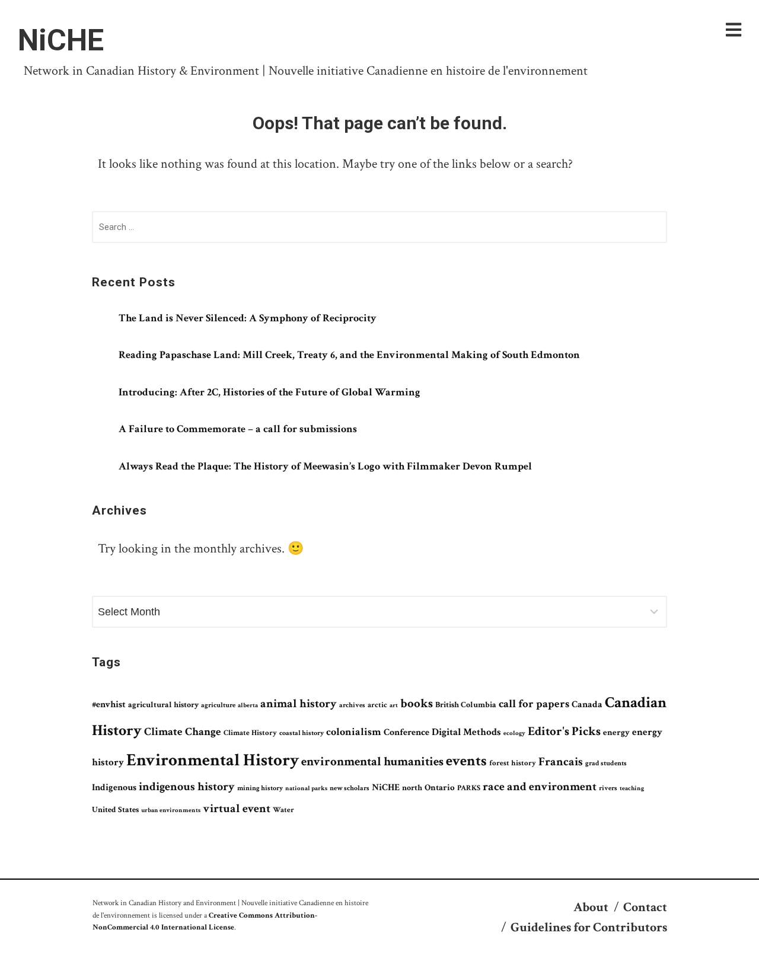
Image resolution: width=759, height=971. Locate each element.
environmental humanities (372, 761)
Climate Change (182, 731)
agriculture (218, 705)
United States (115, 809)
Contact (645, 907)
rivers (608, 788)
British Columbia (465, 704)
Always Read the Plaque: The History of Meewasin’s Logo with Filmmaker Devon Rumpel (325, 466)
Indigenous (114, 787)
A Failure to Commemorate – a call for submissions (238, 429)
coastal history (301, 732)
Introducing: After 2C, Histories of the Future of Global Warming (269, 392)
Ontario (440, 787)
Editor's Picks (564, 731)
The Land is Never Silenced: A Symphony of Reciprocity (248, 318)
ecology (514, 733)
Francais (560, 761)
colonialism (353, 732)
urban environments (170, 810)
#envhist (109, 704)
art (394, 705)
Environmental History (212, 760)
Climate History (250, 733)
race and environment (540, 786)
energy (616, 732)
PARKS (468, 788)
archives (352, 705)
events (466, 761)
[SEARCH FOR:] (379, 229)
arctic (377, 704)
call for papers (534, 704)
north (412, 787)
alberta (248, 705)
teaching (632, 788)
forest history (512, 763)
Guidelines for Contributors (589, 927)
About (590, 907)
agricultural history (163, 704)
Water (283, 810)
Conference (406, 732)
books (416, 703)
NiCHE (61, 40)
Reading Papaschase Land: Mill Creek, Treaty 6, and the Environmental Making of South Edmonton (349, 355)
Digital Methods (466, 732)
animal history (298, 703)
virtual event (236, 808)
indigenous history (187, 786)
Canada (587, 704)
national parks (306, 788)
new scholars (349, 788)
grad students (606, 763)
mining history (260, 788)
